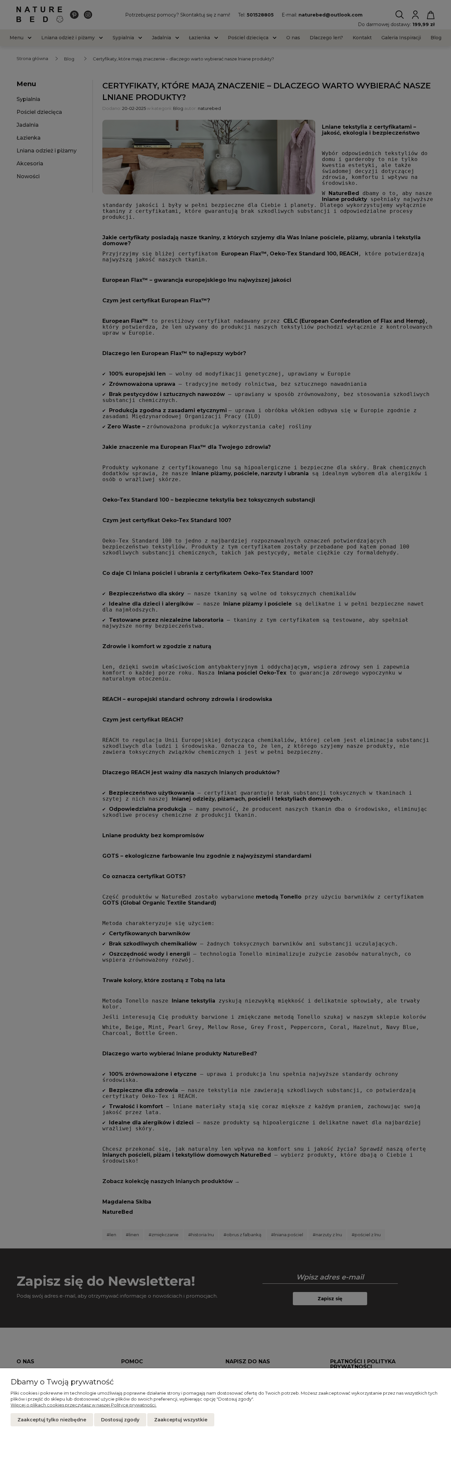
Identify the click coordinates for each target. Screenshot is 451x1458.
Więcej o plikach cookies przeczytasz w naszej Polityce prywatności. (83, 1405)
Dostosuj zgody (120, 1420)
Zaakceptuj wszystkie (180, 1420)
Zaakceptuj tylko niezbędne (51, 1420)
